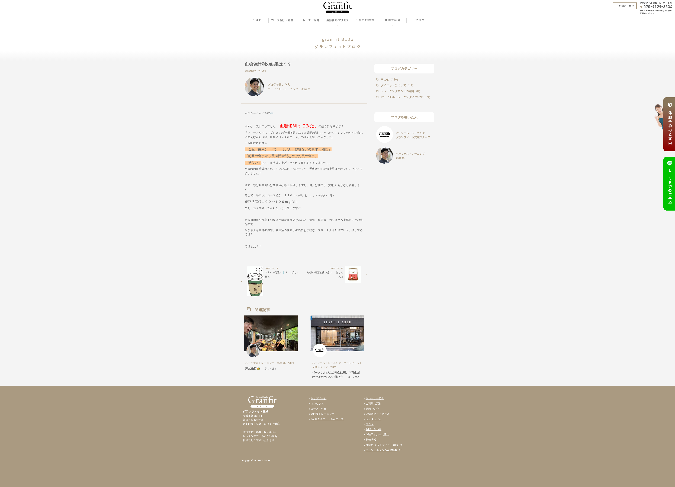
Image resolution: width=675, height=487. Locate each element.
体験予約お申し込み (377, 434)
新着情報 (371, 439)
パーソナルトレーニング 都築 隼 (289, 89)
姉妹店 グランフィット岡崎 (382, 445)
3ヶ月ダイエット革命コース (327, 419)
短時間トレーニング (322, 413)
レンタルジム (373, 419)
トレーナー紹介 (375, 398)
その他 (262, 70)
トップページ (318, 398)
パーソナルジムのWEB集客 (381, 450)
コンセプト (317, 403)
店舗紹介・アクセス (377, 413)
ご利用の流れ (373, 403)
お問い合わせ (373, 429)
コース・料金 (318, 408)
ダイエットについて (397, 85)
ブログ (370, 424)
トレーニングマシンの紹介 (401, 91)
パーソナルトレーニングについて (406, 97)
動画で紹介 (372, 408)
